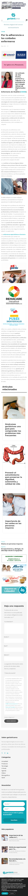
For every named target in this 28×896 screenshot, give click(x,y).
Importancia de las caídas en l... (16, 836)
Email (6, 646)
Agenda (4, 771)
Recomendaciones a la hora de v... (17, 860)
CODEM (23, 92)
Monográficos (6, 775)
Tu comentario (8, 621)
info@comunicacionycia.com (11, 703)
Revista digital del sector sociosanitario (13, 26)
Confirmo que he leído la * (13, 813)
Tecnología (5, 766)
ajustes (15, 890)
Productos (5, 764)
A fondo (3, 31)
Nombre (6, 637)
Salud (3, 777)
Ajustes (12, 893)
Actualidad (5, 761)
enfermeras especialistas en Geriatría (14, 234)
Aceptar (5, 893)
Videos (4, 773)
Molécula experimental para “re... (17, 848)
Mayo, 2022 (3, 46)
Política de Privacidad (10, 707)
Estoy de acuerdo (10, 673)
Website (6, 655)
